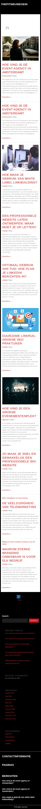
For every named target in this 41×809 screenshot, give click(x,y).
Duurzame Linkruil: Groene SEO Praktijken (19, 339)
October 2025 (9, 693)
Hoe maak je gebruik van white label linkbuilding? (19, 178)
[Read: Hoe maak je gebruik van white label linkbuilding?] (20, 158)
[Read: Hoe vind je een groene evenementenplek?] (20, 391)
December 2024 (10, 699)
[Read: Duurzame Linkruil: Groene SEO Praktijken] (20, 320)
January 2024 (9, 712)
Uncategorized (10, 740)
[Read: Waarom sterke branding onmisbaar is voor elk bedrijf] (20, 543)
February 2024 (10, 709)
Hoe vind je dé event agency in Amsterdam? (16, 68)
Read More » (6, 97)
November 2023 (10, 715)
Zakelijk (4, 186)
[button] (38, 4)
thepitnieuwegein (14, 4)
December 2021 (10, 719)
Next (20, 600)
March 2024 (9, 706)
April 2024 (8, 702)
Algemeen (5, 420)
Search (5, 616)
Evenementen (7, 76)
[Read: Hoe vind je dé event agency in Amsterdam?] (20, 48)
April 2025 (8, 696)
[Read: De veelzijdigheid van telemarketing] (15, 498)
